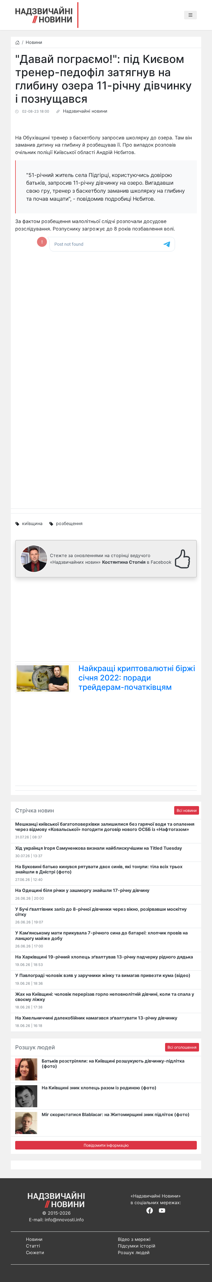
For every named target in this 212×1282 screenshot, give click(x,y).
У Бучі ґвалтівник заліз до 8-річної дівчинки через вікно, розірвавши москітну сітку (101, 911)
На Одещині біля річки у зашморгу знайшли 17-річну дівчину (82, 890)
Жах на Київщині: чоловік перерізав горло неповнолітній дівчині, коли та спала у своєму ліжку (104, 996)
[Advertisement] (106, 620)
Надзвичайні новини (85, 111)
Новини (34, 42)
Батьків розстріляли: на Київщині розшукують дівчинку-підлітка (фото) (113, 1063)
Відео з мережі (134, 1239)
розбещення (69, 523)
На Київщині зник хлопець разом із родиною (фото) (99, 1087)
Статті (33, 1246)
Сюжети (35, 1252)
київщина (32, 523)
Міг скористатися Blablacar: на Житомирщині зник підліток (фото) (116, 1114)
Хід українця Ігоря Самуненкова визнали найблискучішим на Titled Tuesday (98, 848)
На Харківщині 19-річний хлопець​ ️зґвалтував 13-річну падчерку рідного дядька (104, 957)
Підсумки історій (136, 1246)
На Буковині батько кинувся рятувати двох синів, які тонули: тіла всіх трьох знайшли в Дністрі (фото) (98, 869)
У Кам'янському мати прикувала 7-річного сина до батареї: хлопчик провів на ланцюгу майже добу (101, 935)
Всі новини (187, 810)
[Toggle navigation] (190, 15)
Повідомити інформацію (106, 1145)
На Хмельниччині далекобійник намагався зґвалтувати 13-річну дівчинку (96, 1018)
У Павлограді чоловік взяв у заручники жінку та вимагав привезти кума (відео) (102, 975)
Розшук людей (134, 1252)
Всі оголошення (182, 1047)
